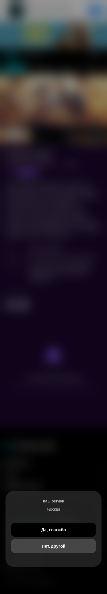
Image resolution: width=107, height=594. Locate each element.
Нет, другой (54, 546)
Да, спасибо (53, 529)
